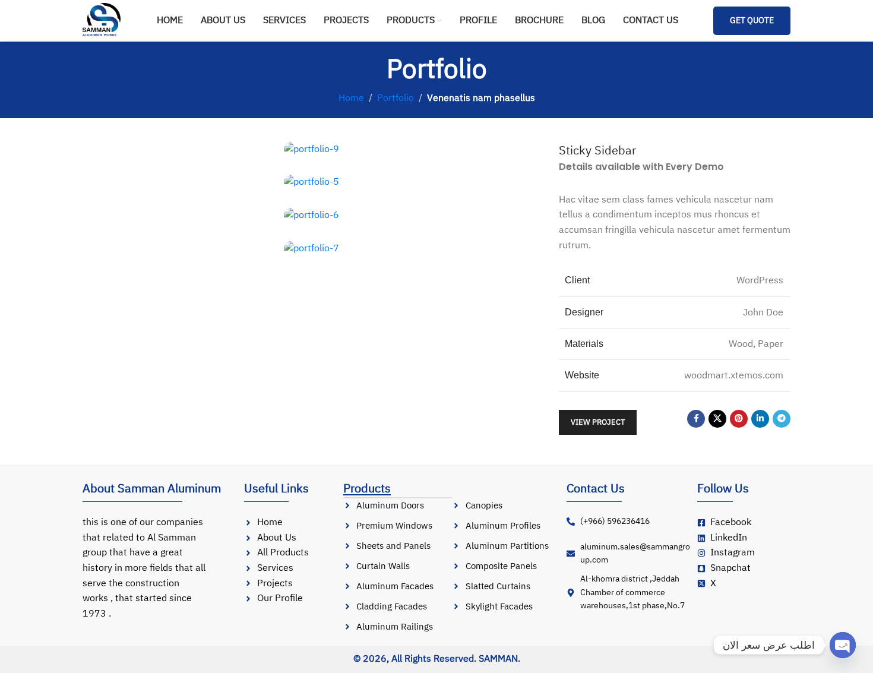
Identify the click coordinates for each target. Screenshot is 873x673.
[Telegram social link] (781, 419)
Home (351, 98)
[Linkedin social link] (760, 419)
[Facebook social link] (696, 419)
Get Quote (752, 20)
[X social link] (717, 419)
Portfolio (395, 98)
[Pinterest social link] (739, 419)
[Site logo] (102, 20)
